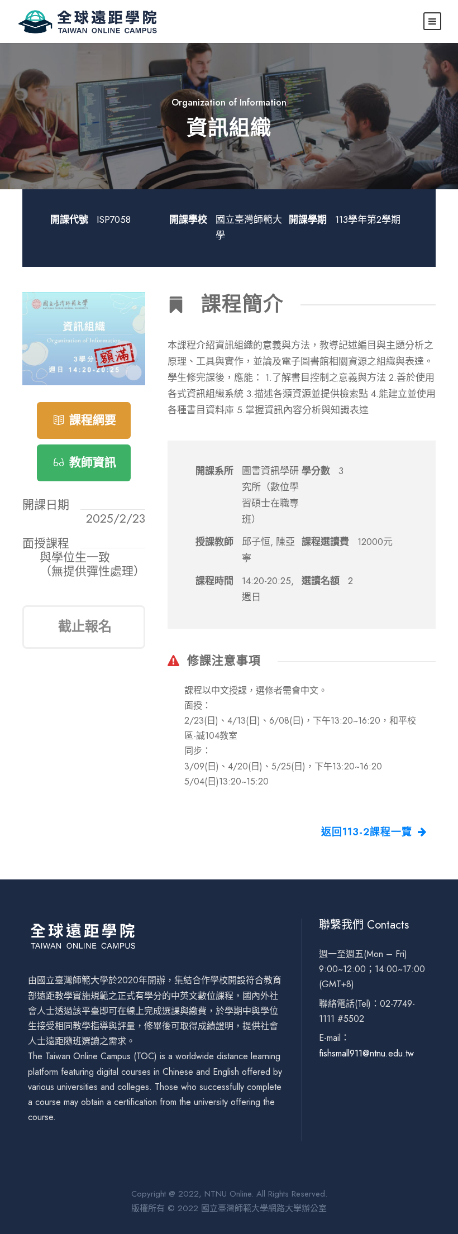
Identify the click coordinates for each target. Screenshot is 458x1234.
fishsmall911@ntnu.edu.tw (366, 1053)
